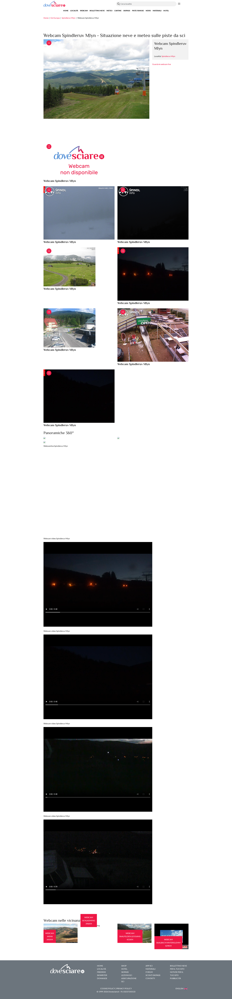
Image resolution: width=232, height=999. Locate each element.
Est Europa (55, 18)
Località (74, 11)
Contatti (150, 978)
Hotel (166, 11)
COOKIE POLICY (107, 988)
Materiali (157, 11)
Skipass (126, 11)
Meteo (109, 11)
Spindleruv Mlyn (68, 18)
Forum (149, 972)
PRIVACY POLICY (124, 988)
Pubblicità (175, 978)
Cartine (117, 11)
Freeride (101, 972)
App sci (149, 966)
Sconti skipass (153, 975)
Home (65, 11)
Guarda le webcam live (161, 64)
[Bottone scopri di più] (179, 4)
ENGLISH (180, 988)
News (148, 11)
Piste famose (138, 11)
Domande (102, 978)
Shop (124, 966)
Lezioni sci (126, 975)
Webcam (84, 11)
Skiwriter (102, 975)
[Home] (80, 4)
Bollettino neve (97, 11)
